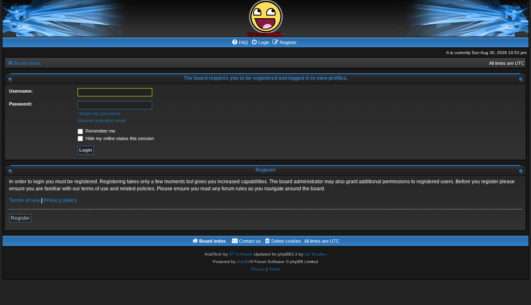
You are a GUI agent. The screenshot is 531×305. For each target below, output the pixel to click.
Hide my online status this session (119, 138)
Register (20, 218)
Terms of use (24, 200)
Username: (21, 91)
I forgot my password (99, 113)
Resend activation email (101, 120)
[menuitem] (239, 42)
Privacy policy (60, 200)
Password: (20, 103)
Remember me (99, 130)
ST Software (241, 254)
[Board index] (265, 18)
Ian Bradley (315, 254)
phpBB (243, 261)
